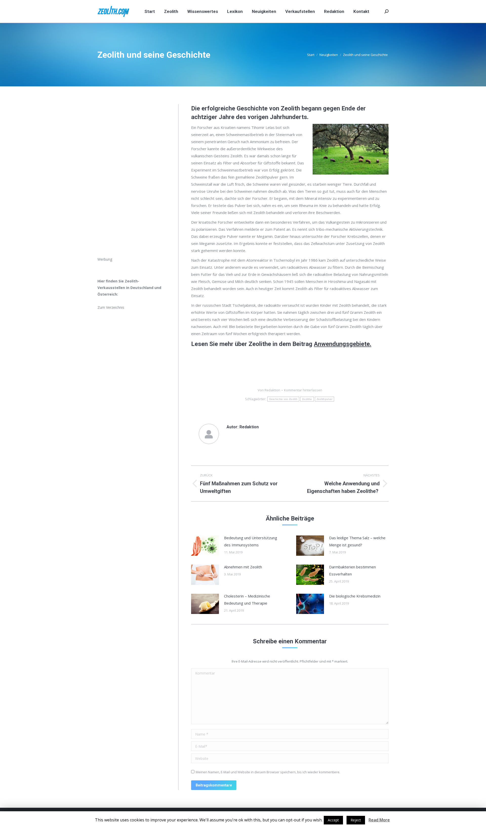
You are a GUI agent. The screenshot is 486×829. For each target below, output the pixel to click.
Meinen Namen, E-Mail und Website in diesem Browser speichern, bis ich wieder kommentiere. (268, 772)
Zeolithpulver (325, 399)
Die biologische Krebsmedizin (354, 596)
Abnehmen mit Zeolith (243, 566)
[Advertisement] (131, 180)
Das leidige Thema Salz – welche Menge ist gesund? (357, 541)
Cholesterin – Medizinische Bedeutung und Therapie (247, 599)
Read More (379, 820)
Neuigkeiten (328, 54)
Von (269, 390)
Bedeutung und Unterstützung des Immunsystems (250, 541)
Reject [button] (356, 820)
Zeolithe (307, 399)
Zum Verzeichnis (110, 307)
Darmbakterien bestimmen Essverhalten (352, 570)
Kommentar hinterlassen (303, 390)
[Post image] (205, 545)
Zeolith (290, 108)
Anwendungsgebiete (342, 344)
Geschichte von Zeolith (283, 399)
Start (310, 54)
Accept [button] (333, 820)
